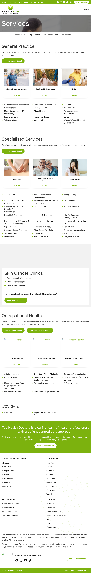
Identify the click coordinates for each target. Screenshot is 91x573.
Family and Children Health (45, 89)
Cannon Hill (50, 471)
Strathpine (50, 486)
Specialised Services (10, 515)
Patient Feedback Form (54, 511)
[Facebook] (58, 2)
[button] (70, 2)
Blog (26, 2)
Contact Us (38, 2)
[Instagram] (61, 2)
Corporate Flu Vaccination (74, 358)
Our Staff (5, 474)
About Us (5, 463)
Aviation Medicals (17, 358)
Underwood (50, 490)
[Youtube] (64, 2)
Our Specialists (8, 471)
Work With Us (17, 2)
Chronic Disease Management (16, 89)
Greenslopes (51, 482)
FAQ (31, 2)
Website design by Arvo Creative (77, 570)
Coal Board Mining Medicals (45, 358)
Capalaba (50, 474)
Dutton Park (50, 478)
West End (49, 494)
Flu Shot (74, 89)
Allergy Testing (74, 179)
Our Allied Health (8, 478)
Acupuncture (16, 179)
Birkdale (49, 467)
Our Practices (7, 482)
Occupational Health (9, 508)
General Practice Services (11, 504)
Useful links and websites (56, 515)
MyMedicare (51, 527)
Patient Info (6, 2)
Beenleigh (50, 463)
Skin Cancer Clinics (9, 511)
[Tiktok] (67, 2)
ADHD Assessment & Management (45, 179)
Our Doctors (6, 467)
